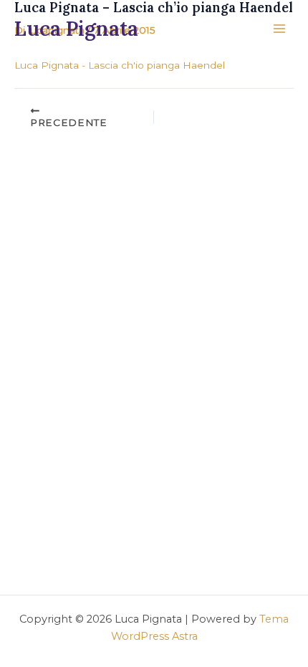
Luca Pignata (76, 29)
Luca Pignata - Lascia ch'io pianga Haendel (119, 65)
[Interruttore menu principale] (279, 29)
